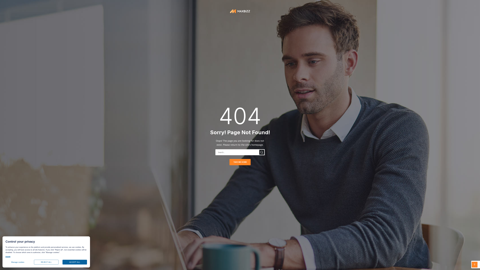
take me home (240, 162)
